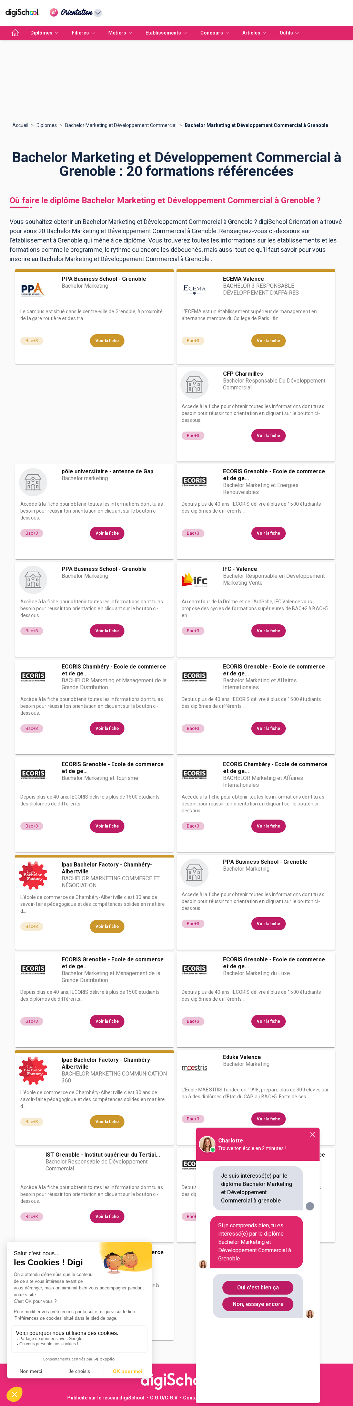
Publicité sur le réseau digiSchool (105, 1397)
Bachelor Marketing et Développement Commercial (120, 125)
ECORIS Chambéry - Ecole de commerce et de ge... (114, 670)
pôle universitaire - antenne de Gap (107, 471)
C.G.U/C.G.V (164, 1397)
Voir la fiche (107, 340)
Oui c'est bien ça (258, 1287)
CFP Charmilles (243, 373)
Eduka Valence (242, 1057)
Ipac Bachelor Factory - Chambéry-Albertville (107, 868)
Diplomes (47, 125)
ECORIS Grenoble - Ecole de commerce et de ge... (274, 475)
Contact (192, 1397)
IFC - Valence (240, 569)
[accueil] (15, 33)
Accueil (20, 125)
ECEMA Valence (243, 279)
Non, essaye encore (258, 1304)
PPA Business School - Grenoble (104, 279)
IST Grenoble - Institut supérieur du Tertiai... (103, 1154)
